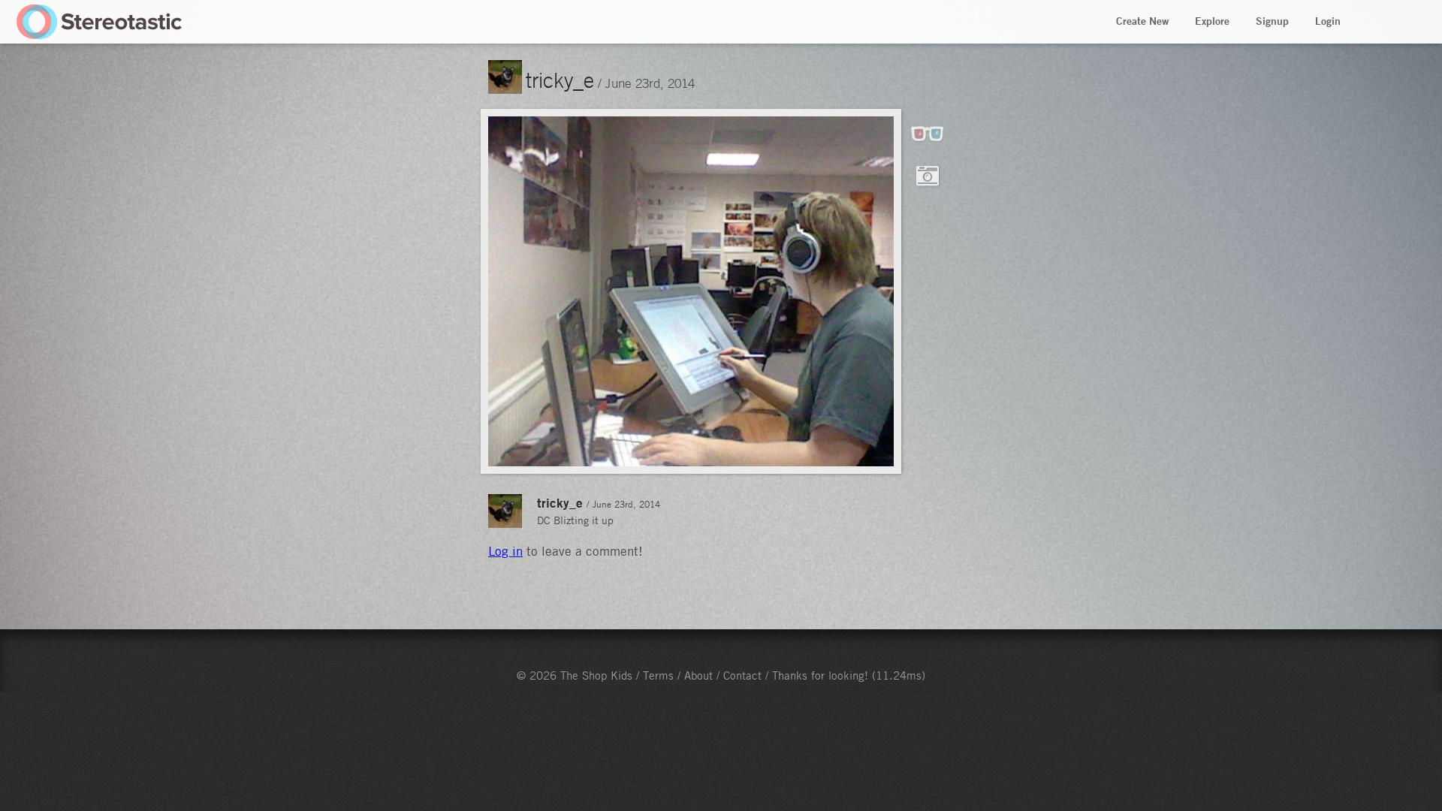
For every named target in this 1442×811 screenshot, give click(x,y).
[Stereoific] (100, 22)
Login (1328, 21)
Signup (1272, 21)
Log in (505, 551)
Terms (658, 675)
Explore (1212, 21)
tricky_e (560, 79)
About (698, 675)
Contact (742, 675)
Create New (1142, 21)
